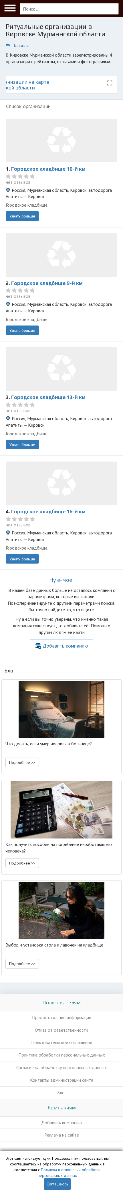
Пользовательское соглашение (61, 1042)
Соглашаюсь (57, 1184)
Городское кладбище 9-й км (47, 283)
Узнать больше (22, 216)
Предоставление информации (61, 1017)
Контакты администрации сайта (61, 1080)
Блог (61, 1092)
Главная (21, 45)
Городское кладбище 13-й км (48, 397)
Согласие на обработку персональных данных (61, 1067)
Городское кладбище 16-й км (48, 511)
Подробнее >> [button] (22, 762)
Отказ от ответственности (61, 1030)
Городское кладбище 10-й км (48, 169)
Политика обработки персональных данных (61, 1055)
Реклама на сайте (61, 1135)
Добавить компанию (65, 645)
